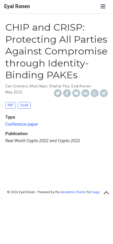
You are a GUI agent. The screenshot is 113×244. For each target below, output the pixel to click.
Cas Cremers (16, 86)
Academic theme (73, 192)
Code (24, 105)
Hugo (96, 192)
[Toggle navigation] (103, 6)
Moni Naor (38, 86)
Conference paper (21, 124)
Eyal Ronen (17, 6)
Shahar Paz (59, 86)
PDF (10, 105)
